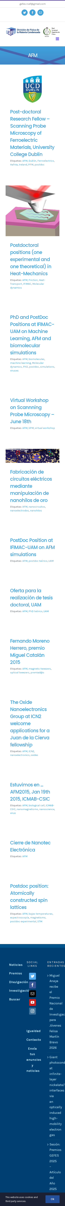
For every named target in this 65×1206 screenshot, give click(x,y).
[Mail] (32, 993)
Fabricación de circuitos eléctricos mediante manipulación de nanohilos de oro (31, 486)
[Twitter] (32, 976)
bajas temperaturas (41, 913)
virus (13, 813)
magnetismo (38, 917)
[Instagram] (32, 1011)
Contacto (33, 1040)
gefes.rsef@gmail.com (33, 3)
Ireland (23, 164)
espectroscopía (19, 917)
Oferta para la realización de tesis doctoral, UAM (31, 597)
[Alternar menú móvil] (58, 39)
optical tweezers (19, 672)
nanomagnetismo (27, 809)
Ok (52, 1199)
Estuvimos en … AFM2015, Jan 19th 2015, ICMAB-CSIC (30, 792)
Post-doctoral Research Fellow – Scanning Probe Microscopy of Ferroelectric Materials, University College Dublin (32, 133)
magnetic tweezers (40, 668)
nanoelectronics (20, 755)
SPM (31, 428)
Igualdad (33, 1031)
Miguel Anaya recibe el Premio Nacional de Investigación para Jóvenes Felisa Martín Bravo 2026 (53, 1011)
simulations (47, 366)
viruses (14, 370)
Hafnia (14, 164)
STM (39, 921)
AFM (24, 160)
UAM (51, 560)
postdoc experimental (23, 921)
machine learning (20, 362)
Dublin (32, 160)
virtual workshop (45, 428)
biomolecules (36, 359)
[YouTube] (32, 1002)
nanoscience (46, 809)
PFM (30, 164)
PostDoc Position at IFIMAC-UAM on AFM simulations (32, 547)
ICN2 (31, 751)
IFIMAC (27, 283)
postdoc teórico (38, 560)
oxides (34, 755)
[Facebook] (32, 984)
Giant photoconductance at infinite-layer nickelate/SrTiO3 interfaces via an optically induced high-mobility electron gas (53, 1096)
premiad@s (37, 672)
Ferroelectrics (45, 160)
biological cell (37, 805)
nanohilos (36, 510)
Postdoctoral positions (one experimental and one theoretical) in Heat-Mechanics (30, 259)
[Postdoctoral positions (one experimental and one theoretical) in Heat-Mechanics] (32, 210)
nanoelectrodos (19, 510)
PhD (25, 366)
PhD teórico (35, 611)
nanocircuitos (37, 506)
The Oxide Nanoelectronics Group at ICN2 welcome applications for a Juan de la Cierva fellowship (29, 723)
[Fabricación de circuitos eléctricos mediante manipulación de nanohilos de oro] (32, 456)
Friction (33, 280)
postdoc (39, 164)
